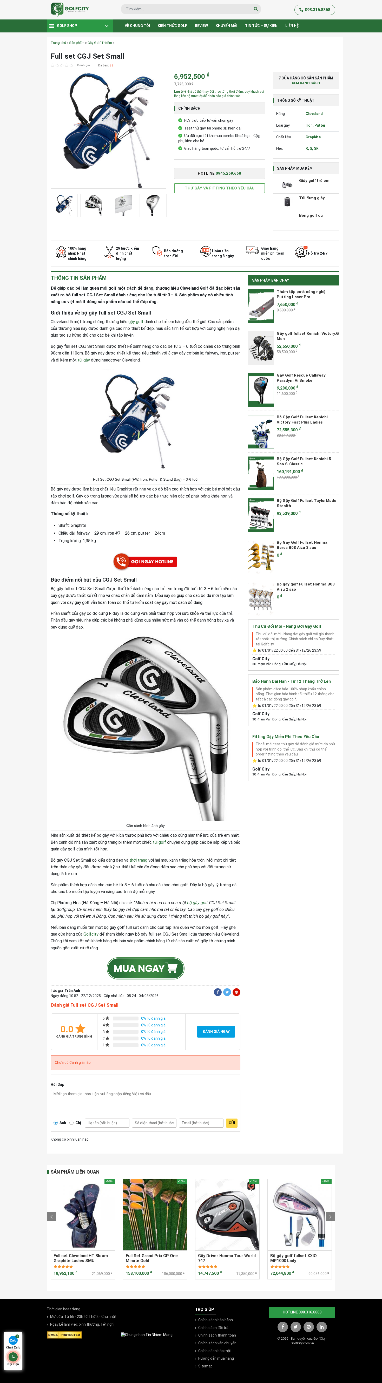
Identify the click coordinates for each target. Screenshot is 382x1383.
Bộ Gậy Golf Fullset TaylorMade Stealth (306, 503)
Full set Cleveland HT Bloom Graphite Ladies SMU (81, 1258)
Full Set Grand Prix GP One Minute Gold (152, 1258)
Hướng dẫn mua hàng (216, 1358)
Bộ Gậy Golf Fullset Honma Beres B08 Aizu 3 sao (302, 545)
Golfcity (90, 934)
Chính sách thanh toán (217, 1335)
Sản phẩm (76, 43)
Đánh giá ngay (216, 1032)
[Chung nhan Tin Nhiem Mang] (147, 1335)
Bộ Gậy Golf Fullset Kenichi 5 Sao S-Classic (304, 461)
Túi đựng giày (312, 198)
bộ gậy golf (197, 902)
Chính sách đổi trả (213, 1328)
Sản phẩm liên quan (75, 1172)
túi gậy (84, 360)
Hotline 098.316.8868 (302, 1312)
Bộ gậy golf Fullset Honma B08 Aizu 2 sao (306, 587)
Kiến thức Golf (172, 26)
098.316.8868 (317, 9)
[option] (108, 131)
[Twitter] (227, 992)
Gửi (232, 1123)
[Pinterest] (236, 992)
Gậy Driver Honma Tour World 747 (227, 1258)
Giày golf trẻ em (314, 180)
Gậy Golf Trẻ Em (100, 43)
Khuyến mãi (226, 26)
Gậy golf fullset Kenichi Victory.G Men (308, 336)
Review (201, 26)
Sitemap (205, 1366)
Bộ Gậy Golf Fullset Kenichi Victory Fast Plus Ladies (302, 420)
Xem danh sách (306, 83)
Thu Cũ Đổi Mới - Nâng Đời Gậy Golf (286, 626)
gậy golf (135, 321)
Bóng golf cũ (311, 215)
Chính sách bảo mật (215, 1351)
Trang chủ (58, 43)
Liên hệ (292, 26)
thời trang (138, 860)
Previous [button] (51, 1216)
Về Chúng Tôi (137, 26)
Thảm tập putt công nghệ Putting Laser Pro (301, 294)
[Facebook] (218, 992)
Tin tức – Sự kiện (261, 26)
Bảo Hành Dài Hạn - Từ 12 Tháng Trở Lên (291, 681)
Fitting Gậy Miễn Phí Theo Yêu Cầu (285, 736)
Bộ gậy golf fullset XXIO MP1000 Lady (293, 1258)
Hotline (219, 173)
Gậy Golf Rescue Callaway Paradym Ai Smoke (301, 378)
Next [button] (330, 1216)
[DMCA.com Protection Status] (64, 1334)
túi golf (159, 842)
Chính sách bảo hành (215, 1320)
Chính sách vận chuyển (217, 1343)
